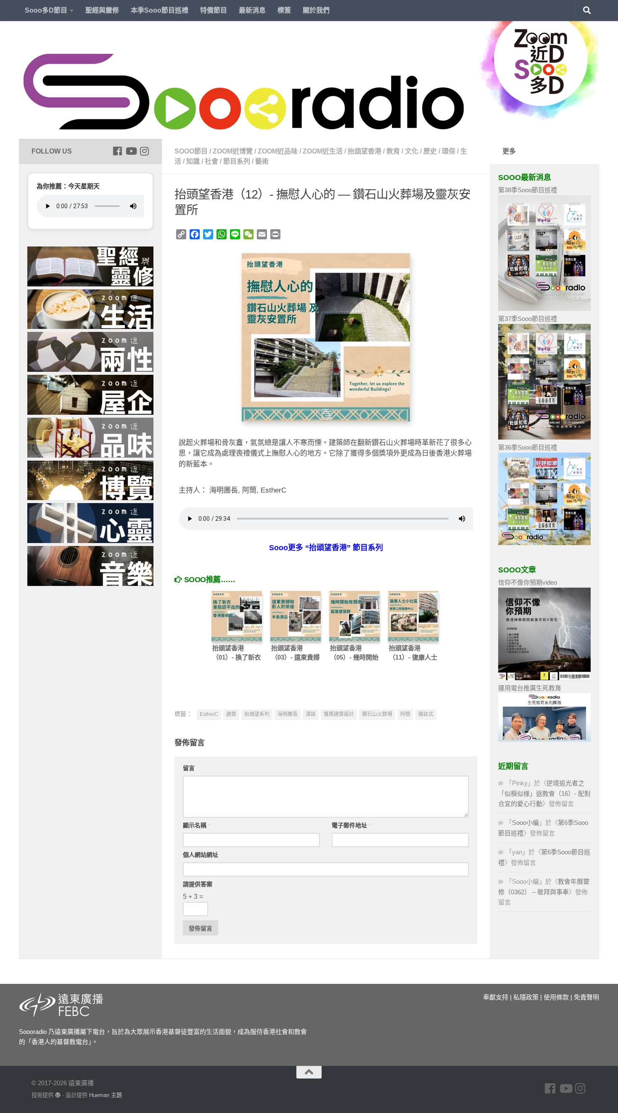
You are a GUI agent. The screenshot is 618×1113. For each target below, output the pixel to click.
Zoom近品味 (278, 151)
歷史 (430, 151)
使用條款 (556, 997)
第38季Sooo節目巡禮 (527, 189)
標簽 (284, 10)
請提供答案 (197, 884)
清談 (311, 714)
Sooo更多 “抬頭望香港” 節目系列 (326, 547)
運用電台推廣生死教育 (529, 688)
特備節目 (213, 10)
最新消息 (252, 10)
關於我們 (316, 10)
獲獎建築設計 (339, 714)
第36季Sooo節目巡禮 (527, 447)
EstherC (209, 714)
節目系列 (236, 161)
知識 (193, 161)
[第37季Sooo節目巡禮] (544, 437)
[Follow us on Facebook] (117, 151)
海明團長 (287, 714)
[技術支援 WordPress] (58, 1095)
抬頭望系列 (256, 714)
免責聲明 (586, 997)
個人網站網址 (200, 854)
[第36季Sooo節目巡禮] (544, 542)
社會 (211, 161)
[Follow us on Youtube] (131, 151)
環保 (448, 151)
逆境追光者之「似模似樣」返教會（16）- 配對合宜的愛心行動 (544, 793)
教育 (393, 151)
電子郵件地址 (351, 825)
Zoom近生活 (323, 151)
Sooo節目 (191, 151)
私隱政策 (526, 997)
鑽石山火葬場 (377, 714)
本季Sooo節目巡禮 (159, 10)
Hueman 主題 (105, 1095)
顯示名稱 (196, 825)
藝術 (262, 161)
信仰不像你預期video (527, 582)
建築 (231, 714)
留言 (189, 768)
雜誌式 (425, 714)
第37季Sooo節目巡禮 (527, 318)
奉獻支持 (495, 997)
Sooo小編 (525, 822)
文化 (411, 151)
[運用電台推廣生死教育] (544, 739)
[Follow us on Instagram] (144, 151)
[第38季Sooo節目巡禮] (544, 308)
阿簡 (405, 714)
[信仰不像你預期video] (544, 677)
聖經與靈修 (102, 10)
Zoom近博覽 (233, 151)
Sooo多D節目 (46, 10)
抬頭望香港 (364, 151)
